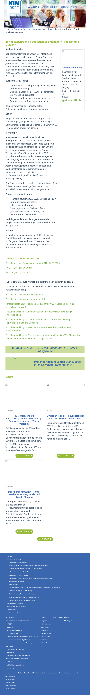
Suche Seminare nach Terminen (16, 606)
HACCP (9, 624)
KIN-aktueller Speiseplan (16, 613)
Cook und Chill (13, 633)
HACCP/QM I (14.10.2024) (18, 268)
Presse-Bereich (10, 689)
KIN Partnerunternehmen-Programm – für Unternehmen (25, 568)
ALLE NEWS (44, 539)
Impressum (54, 673)
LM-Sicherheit (49, 7)
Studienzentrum (12, 610)
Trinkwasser (10, 652)
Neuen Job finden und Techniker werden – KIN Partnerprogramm (28, 565)
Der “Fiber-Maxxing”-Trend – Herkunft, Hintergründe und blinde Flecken (24, 494)
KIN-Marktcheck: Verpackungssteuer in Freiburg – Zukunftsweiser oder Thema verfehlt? (24, 419)
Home (8, 29)
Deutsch (81, 1)
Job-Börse (44, 640)
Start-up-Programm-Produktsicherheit (16, 659)
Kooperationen (46, 633)
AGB (32, 673)
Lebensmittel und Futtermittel (15, 649)
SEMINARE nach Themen (15, 603)
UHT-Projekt (68, 621)
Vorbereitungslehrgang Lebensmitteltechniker (22, 600)
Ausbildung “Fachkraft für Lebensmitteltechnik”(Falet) (24, 597)
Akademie (33, 7)
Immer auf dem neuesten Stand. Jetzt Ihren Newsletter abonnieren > (57, 363)
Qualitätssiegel (9, 662)
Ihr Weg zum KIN (10, 682)
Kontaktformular (10, 679)
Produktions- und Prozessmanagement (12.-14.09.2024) (32, 263)
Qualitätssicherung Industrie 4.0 (14, 665)
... (81, 7)
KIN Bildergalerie (10, 685)
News (74, 7)
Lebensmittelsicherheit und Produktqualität (18, 621)
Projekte (66, 618)
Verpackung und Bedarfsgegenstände (18, 655)
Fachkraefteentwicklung (25, 29)
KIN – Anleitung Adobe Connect (68, 673)
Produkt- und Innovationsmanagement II (25, 299)
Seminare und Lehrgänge (16, 581)
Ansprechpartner (10, 676)
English (79, 1)
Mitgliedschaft (45, 627)
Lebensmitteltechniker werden (18, 562)
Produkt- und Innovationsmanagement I (24, 294)
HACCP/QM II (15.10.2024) (18, 272)
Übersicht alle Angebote (14, 559)
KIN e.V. (64, 7)
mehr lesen (23, 456)
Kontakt (7, 673)
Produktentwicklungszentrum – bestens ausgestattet (20, 643)
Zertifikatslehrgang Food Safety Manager (21, 591)
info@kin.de (45, 351)
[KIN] (14, 7)
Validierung (10, 627)
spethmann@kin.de (71, 100)
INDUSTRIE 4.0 (11, 668)
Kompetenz (44, 621)
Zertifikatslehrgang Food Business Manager (22, 594)
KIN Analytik (9, 646)
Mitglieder (45, 630)
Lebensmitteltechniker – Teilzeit (18, 575)
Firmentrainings (13, 584)
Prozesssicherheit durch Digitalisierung (19, 640)
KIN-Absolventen (46, 643)
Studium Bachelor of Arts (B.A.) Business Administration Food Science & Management (34, 587)
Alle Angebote (46, 29)
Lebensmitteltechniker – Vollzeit (18, 572)
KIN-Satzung (46, 636)
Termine (60, 618)
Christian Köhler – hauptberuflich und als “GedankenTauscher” (65, 417)
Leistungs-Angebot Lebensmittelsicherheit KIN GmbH (23, 636)
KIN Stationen (46, 624)
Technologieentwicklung (14, 630)
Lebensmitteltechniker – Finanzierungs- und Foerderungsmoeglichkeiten (30, 578)
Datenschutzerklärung (42, 673)
